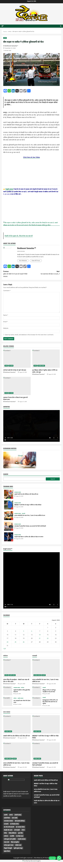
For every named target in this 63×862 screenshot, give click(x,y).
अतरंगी (5, 815)
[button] (3, 26)
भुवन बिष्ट (20, 833)
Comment (6, 290)
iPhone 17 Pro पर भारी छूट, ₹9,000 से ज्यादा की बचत (36, 690)
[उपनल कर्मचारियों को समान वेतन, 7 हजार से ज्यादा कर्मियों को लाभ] (46, 668)
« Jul (4, 648)
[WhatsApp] (9, 90)
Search (5, 474)
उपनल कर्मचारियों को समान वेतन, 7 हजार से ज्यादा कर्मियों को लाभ (8, 515)
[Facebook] (5, 90)
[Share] (29, 90)
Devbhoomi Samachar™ (11, 46)
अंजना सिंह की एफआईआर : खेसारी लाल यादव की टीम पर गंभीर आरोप (16, 680)
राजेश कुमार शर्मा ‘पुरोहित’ (10, 839)
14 (39, 635)
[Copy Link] (25, 90)
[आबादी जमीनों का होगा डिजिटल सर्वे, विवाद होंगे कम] (17, 724)
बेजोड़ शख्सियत (12, 833)
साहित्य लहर (18, 845)
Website (5, 328)
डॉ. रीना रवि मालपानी (9, 827)
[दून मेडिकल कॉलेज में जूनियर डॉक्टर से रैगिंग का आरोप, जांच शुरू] (46, 358)
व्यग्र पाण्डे (6, 842)
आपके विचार (7, 818)
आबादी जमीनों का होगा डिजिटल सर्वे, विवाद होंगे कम (8, 494)
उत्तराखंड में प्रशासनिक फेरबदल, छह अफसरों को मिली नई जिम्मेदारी (8, 526)
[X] (17, 90)
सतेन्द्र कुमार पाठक (8, 845)
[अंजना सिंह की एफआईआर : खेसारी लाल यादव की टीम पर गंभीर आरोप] (17, 668)
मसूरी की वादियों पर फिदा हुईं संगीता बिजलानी (7, 690)
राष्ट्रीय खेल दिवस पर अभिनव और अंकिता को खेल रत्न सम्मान (8, 536)
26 (23, 642)
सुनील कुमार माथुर (18, 848)
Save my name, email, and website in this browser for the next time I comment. (29, 335)
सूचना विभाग (7, 851)
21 (39, 638)
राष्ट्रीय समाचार (12, 675)
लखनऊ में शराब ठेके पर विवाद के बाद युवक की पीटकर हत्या (15, 398)
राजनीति (12, 836)
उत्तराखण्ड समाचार (41, 365)
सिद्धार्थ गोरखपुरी (8, 848)
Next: (50, 272)
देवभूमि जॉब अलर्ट (8, 830)
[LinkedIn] (13, 90)
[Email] (21, 90)
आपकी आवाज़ (18, 815)
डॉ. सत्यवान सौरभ (20, 827)
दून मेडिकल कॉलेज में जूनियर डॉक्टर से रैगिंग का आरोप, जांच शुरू (44, 371)
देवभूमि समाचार (9, 189)
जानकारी (23, 513)
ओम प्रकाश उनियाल (20, 821)
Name (5, 315)
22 (47, 638)
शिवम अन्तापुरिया (15, 842)
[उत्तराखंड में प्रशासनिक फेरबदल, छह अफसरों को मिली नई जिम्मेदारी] (46, 751)
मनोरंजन (6, 675)
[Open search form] (60, 26)
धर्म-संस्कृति (17, 830)
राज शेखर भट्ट (19, 836)
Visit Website (23, 260)
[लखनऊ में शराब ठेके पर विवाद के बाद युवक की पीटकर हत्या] (17, 386)
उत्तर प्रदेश (11, 365)
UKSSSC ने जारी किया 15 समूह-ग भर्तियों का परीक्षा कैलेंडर (8, 504)
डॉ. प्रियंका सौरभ (14, 824)
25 (15, 642)
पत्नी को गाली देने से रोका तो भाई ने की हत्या (14, 370)
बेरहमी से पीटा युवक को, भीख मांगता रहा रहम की (19, 236)
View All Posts (36, 260)
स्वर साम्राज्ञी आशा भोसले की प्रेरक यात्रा (7, 701)
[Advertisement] (31, 172)
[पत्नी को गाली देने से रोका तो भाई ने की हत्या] (17, 358)
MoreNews (37, 858)
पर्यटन (23, 830)
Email (5, 322)
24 (7, 642)
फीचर (5, 833)
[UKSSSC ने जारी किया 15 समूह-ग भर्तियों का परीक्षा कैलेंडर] (46, 724)
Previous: (15, 273)
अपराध (5, 38)
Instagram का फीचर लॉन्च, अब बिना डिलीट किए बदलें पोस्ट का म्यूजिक (36, 701)
